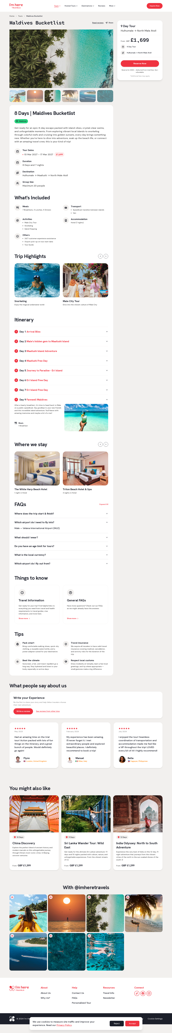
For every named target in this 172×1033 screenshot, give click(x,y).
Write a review (23, 711)
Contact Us (78, 993)
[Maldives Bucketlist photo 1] (28, 913)
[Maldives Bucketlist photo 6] (66, 952)
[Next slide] (109, 58)
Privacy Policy (64, 1025)
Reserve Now (139, 63)
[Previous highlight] (100, 256)
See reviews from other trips (48, 711)
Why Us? (45, 997)
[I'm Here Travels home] (16, 5)
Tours (56, 6)
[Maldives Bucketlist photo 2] (66, 913)
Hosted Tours (70, 6)
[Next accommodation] (106, 444)
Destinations (87, 6)
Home (11, 16)
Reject (117, 1023)
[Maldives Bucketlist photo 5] (28, 952)
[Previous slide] (13, 58)
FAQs (74, 997)
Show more (23, 618)
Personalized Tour (81, 1002)
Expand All (103, 504)
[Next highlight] (106, 256)
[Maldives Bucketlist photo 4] (144, 913)
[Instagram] (148, 993)
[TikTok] (136, 993)
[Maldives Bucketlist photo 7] (105, 952)
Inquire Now (155, 6)
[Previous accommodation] (100, 444)
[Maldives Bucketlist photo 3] (105, 913)
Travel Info (108, 993)
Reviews (101, 6)
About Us (46, 993)
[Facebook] (142, 993)
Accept (132, 1023)
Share (111, 23)
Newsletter (109, 997)
